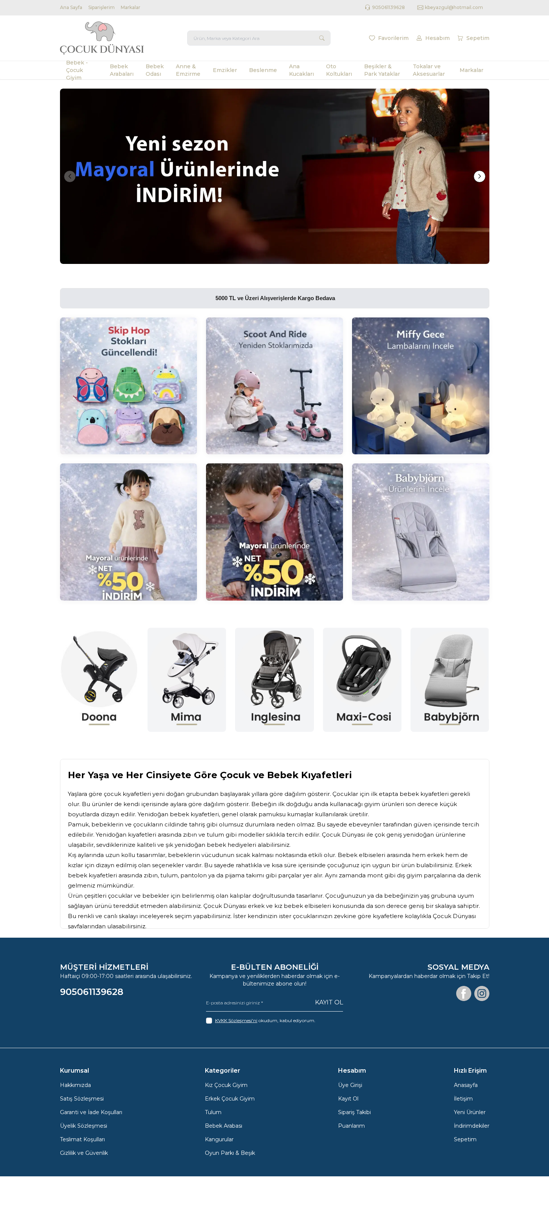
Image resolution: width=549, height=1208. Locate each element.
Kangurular (219, 1139)
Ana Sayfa (71, 7)
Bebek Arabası (223, 1125)
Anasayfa (466, 1085)
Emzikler (225, 70)
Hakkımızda (75, 1085)
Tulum (213, 1112)
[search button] (322, 38)
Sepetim (465, 1139)
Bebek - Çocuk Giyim (77, 70)
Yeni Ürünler (470, 1112)
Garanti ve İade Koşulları (91, 1112)
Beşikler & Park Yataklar (382, 70)
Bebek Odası (155, 70)
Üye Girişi (350, 1085)
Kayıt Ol (329, 1002)
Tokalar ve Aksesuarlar (429, 70)
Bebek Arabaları (122, 70)
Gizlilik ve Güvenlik (84, 1153)
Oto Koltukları (339, 70)
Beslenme (263, 70)
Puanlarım (351, 1125)
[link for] (274, 176)
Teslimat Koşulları (82, 1139)
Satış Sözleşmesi (82, 1098)
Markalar (130, 7)
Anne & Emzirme (188, 70)
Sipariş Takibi (354, 1112)
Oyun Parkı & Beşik (230, 1153)
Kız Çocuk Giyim (226, 1085)
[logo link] (105, 38)
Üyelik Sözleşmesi (83, 1125)
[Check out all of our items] (128, 385)
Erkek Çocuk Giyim (230, 1098)
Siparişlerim (101, 7)
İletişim (463, 1098)
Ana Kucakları (301, 70)
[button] (70, 176)
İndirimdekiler (471, 1125)
